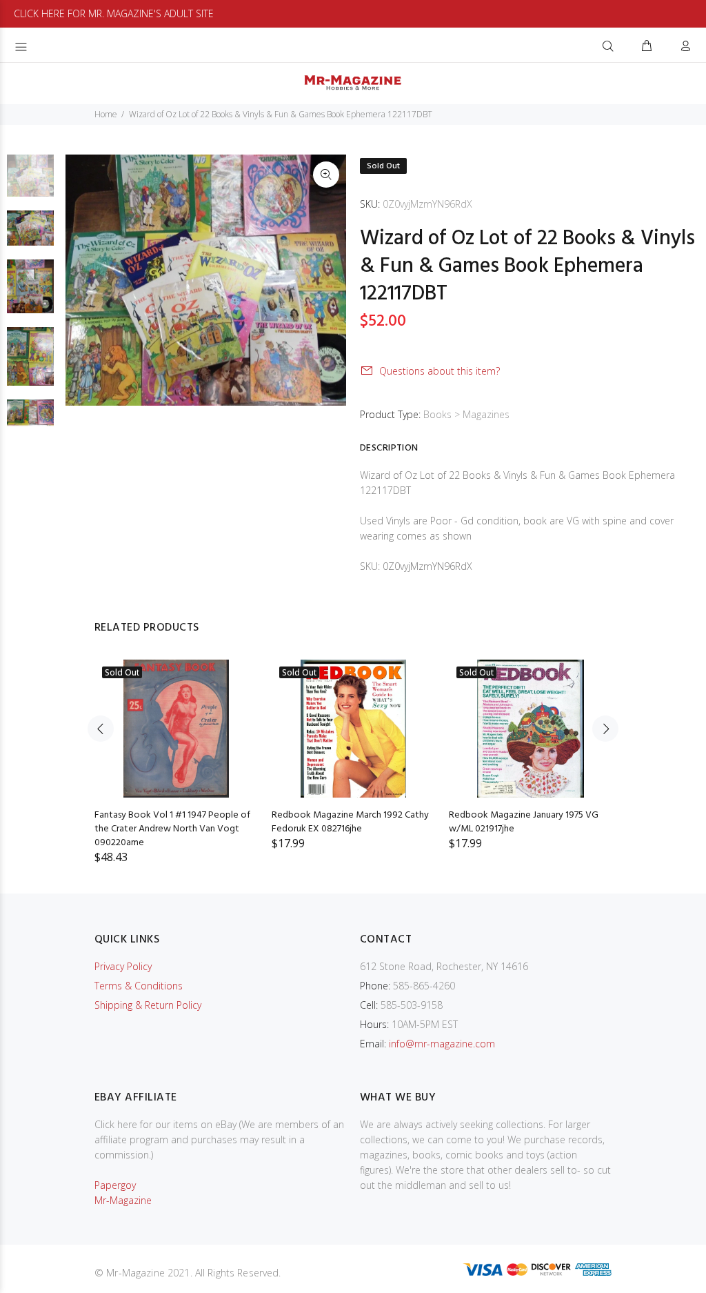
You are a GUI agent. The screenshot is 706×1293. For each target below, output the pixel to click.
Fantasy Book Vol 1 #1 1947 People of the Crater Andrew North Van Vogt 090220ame (172, 829)
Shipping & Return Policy (147, 1004)
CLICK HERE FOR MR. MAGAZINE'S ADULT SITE (114, 13)
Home (105, 114)
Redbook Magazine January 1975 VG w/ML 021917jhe (523, 822)
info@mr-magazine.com (442, 1043)
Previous (101, 728)
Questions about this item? (439, 370)
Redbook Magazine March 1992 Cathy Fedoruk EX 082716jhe (350, 822)
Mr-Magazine (123, 1200)
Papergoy (115, 1185)
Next (605, 728)
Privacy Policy (123, 966)
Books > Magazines (466, 414)
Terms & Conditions (138, 985)
